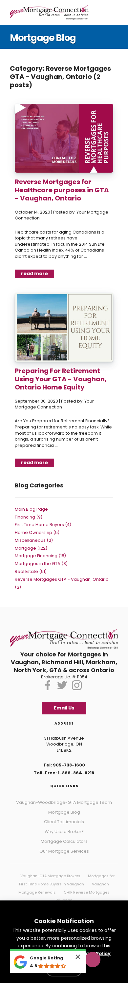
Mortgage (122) (31, 543)
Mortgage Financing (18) (40, 551)
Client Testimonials (64, 815)
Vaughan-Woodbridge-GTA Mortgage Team (64, 795)
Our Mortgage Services (64, 844)
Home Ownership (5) (37, 528)
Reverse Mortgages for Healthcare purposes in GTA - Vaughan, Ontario (62, 190)
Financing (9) (28, 512)
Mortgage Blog (64, 805)
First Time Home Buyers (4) (43, 520)
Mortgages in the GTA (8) (41, 559)
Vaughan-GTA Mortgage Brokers (50, 869)
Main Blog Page (31, 504)
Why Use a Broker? (64, 824)
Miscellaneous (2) (34, 536)
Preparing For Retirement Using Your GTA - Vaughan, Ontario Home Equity (61, 376)
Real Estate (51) (31, 567)
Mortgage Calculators (64, 834)
